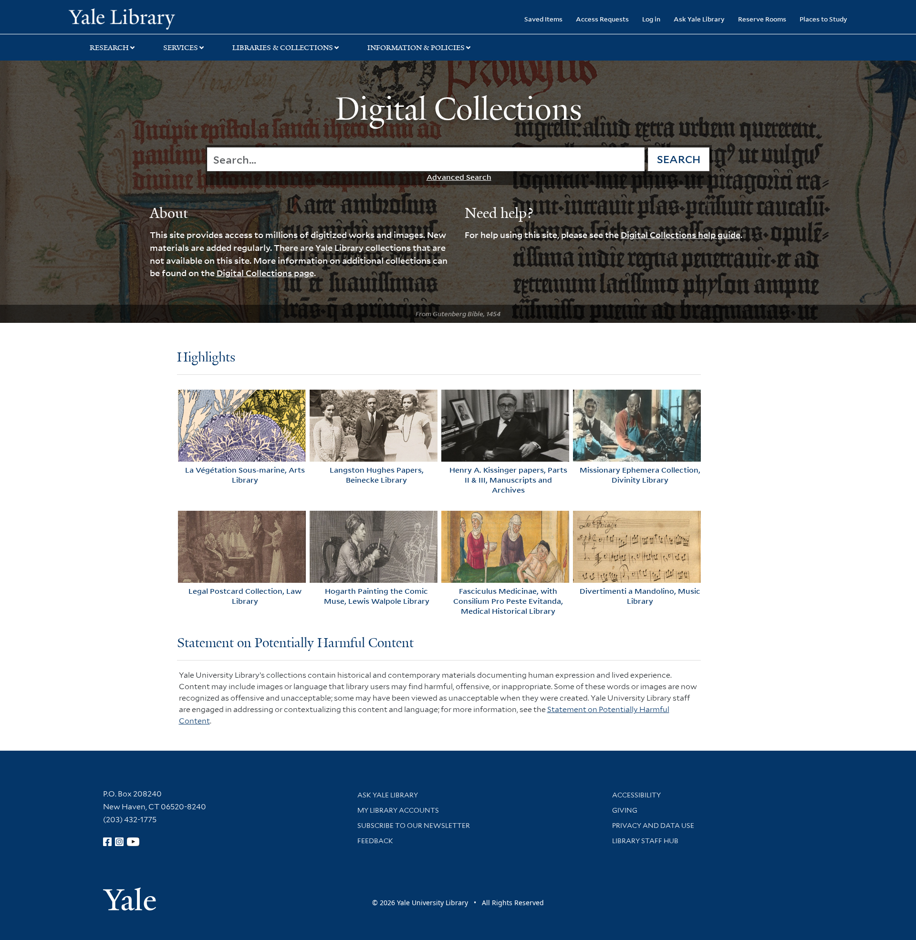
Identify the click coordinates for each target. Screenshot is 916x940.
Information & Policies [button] (416, 47)
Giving (624, 810)
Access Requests (602, 18)
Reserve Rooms (762, 18)
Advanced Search (459, 177)
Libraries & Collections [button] (282, 47)
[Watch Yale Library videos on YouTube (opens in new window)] (133, 841)
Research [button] (109, 47)
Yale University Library (127, 18)
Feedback (375, 841)
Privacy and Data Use (653, 825)
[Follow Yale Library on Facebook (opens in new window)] (107, 841)
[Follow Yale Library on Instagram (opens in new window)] (119, 841)
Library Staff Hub (645, 841)
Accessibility (636, 795)
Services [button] (180, 47)
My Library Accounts (398, 810)
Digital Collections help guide (680, 234)
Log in (651, 18)
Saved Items (543, 18)
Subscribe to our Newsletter (413, 825)
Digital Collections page (265, 273)
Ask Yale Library (699, 18)
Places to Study (823, 18)
